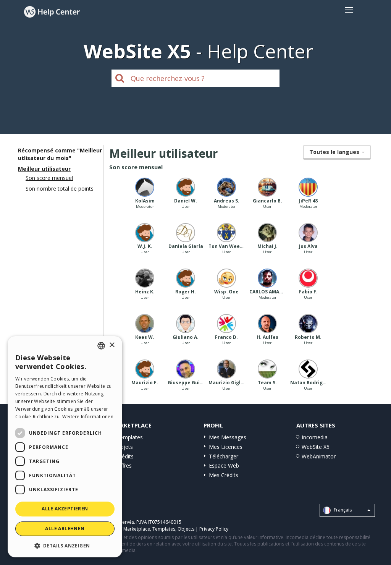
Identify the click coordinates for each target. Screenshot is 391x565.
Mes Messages (227, 437)
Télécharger (223, 456)
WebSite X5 (316, 446)
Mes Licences (225, 446)
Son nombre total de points (60, 188)
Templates (129, 437)
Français (342, 510)
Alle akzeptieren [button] (65, 508)
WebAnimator (319, 456)
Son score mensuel (49, 177)
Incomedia (315, 437)
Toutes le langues (335, 151)
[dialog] (65, 446)
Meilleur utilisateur (44, 168)
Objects (186, 529)
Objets (124, 446)
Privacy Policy (213, 529)
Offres (124, 465)
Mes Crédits (223, 475)
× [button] (112, 345)
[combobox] (101, 346)
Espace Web (224, 465)
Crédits (125, 456)
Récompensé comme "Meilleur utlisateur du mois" (60, 154)
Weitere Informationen (87, 416)
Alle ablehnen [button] (64, 528)
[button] (65, 545)
